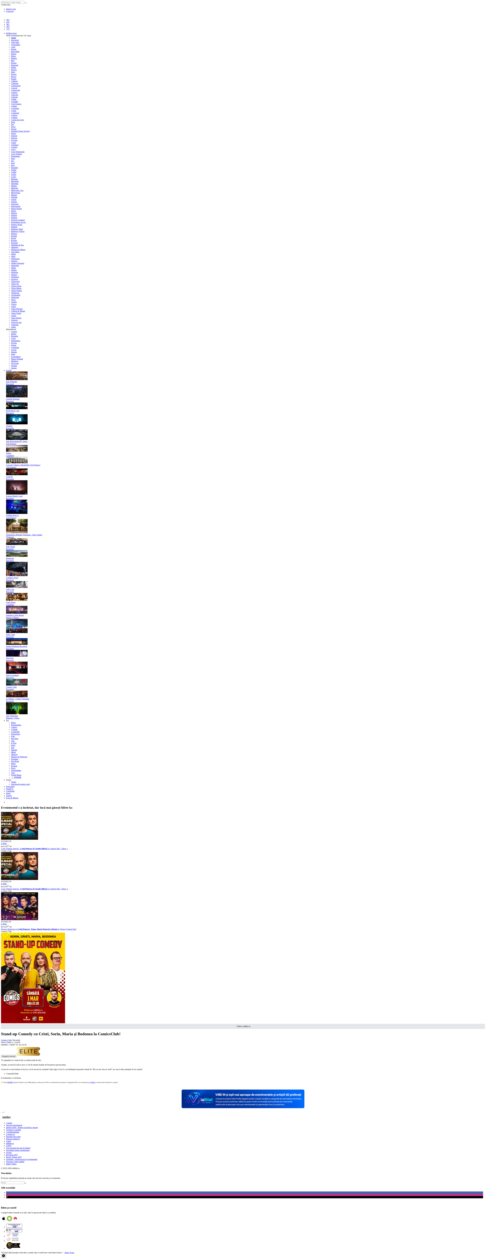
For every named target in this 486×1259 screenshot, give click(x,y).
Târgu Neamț (16, 291)
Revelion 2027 (12, 1155)
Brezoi (13, 74)
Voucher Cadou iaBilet (15, 1162)
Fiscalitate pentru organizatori (18, 1150)
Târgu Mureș (16, 288)
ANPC (9, 1146)
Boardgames (16, 725)
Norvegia (15, 363)
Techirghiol (15, 295)
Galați (13, 143)
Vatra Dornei (16, 318)
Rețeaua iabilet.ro (13, 1139)
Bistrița (14, 58)
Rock (13, 768)
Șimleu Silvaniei (17, 263)
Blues (13, 723)
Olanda (14, 366)
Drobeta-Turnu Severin (20, 131)
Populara (14, 759)
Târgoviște (15, 281)
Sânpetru (14, 247)
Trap (13, 773)
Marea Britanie (17, 359)
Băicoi (13, 54)
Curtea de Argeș (17, 120)
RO (7, 20)
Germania (15, 347)
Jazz (13, 741)
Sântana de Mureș (18, 250)
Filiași (13, 133)
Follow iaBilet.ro (243, 1026)
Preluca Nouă (16, 224)
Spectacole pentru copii (20, 784)
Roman (14, 240)
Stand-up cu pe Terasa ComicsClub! (38, 929)
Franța (13, 345)
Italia (13, 354)
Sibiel (13, 254)
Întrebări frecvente (13, 1137)
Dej (12, 124)
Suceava (14, 279)
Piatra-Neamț (16, 209)
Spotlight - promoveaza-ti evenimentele (21, 1159)
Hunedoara (15, 156)
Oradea (14, 202)
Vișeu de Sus (16, 322)
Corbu (13, 111)
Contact (9, 1123)
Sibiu (13, 256)
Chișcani (14, 95)
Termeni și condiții (13, 1130)
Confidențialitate (12, 1132)
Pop (12, 748)
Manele (14, 750)
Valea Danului (17, 309)
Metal (13, 752)
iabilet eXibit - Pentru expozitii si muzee (22, 1127)
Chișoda (14, 97)
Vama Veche (16, 313)
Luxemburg (16, 357)
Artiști (8, 1141)
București (15, 40)
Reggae (14, 766)
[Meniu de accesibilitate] (3, 1256)
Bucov (13, 77)
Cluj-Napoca (16, 104)
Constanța (15, 108)
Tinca (13, 300)
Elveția (14, 343)
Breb (13, 72)
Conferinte (15, 732)
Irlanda (14, 352)
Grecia (13, 350)
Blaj (12, 61)
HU (8, 27)
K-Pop (13, 743)
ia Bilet (4, 843)
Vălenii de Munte (18, 311)
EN (7, 22)
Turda (13, 306)
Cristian (14, 117)
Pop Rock (15, 761)
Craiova (14, 115)
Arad (13, 47)
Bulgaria (14, 336)
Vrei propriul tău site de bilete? (18, 1148)
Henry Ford (69, 1253)
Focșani (14, 140)
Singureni (15, 265)
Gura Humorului (17, 152)
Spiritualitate (16, 770)
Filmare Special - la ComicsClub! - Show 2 (34, 889)
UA (8, 29)
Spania (14, 368)
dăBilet (93, 1082)
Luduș (13, 174)
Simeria (14, 261)
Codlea (14, 106)
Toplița (14, 302)
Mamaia (14, 179)
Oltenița (14, 197)
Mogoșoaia (15, 193)
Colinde (14, 729)
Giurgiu (14, 147)
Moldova (14, 361)
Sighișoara (15, 259)
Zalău (13, 327)
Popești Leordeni (18, 220)
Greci (13, 149)
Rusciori (14, 243)
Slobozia (14, 272)
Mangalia (15, 181)
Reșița (13, 238)
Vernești (14, 320)
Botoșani (14, 65)
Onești (13, 199)
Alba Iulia (15, 42)
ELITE (10, 1082)
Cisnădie (14, 102)
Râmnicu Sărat (17, 229)
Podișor (14, 218)
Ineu (13, 165)
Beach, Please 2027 (14, 1157)
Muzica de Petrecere (19, 757)
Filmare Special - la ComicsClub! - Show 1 (34, 849)
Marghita (14, 184)
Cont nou (10, 11)
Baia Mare (15, 51)
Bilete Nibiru (11, 1164)
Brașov (14, 70)
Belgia (13, 334)
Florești (14, 136)
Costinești (15, 113)
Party (13, 745)
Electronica (15, 734)
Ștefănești (15, 277)
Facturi (9, 1152)
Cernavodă (15, 90)
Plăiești (14, 213)
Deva (13, 127)
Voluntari (14, 325)
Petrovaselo (15, 206)
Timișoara (15, 297)
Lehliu (13, 172)
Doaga (13, 129)
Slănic (13, 268)
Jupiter (13, 170)
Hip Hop (14, 739)
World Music (16, 775)
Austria (14, 331)
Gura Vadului (16, 154)
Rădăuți (14, 227)
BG (7, 24)
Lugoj (13, 177)
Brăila (13, 67)
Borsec (14, 63)
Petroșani (14, 204)
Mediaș (14, 186)
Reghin (14, 236)
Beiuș (13, 56)
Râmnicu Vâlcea (17, 231)
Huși (13, 158)
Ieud (13, 163)
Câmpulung (16, 86)
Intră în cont (11, 9)
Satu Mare (15, 252)
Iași (12, 161)
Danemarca (15, 341)
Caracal (14, 88)
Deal (13, 122)
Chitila (13, 99)
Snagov (14, 275)
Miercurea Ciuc (17, 190)
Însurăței (14, 168)
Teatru (13, 782)
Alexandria (15, 45)
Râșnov (14, 234)
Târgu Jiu (15, 284)
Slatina (14, 270)
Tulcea (13, 304)
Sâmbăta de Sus (17, 245)
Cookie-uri (10, 1134)
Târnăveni (15, 293)
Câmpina (14, 83)
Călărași (14, 81)
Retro (13, 764)
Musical (14, 754)
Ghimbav (15, 145)
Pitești (13, 211)
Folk (13, 736)
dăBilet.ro (10, 1143)
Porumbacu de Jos (18, 222)
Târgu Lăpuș (16, 286)
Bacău (13, 49)
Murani (14, 195)
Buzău (13, 79)
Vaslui (13, 316)
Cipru (13, 338)
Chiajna (14, 92)
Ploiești (14, 215)
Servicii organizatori (14, 1125)
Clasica (14, 727)
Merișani (14, 188)
